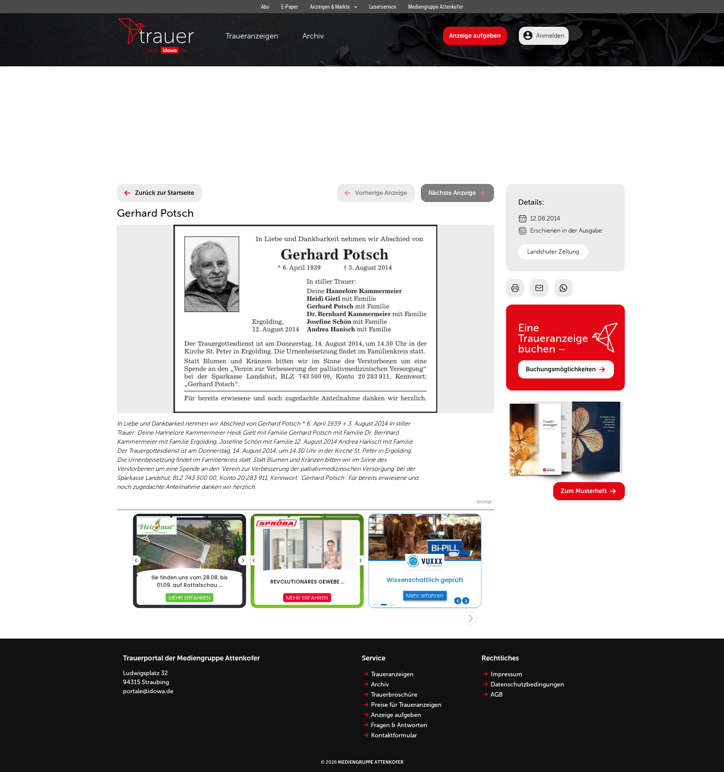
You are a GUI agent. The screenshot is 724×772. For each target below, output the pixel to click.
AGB (497, 694)
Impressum (506, 674)
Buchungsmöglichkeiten (561, 369)
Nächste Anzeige (452, 193)
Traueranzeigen (251, 36)
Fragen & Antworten (399, 725)
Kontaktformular (394, 735)
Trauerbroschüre (394, 694)
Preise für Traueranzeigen (406, 705)
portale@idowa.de (148, 691)
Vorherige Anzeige (381, 193)
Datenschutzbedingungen (527, 684)
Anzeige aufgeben (475, 35)
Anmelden (550, 35)
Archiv (313, 36)
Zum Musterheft (584, 491)
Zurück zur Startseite (164, 193)
